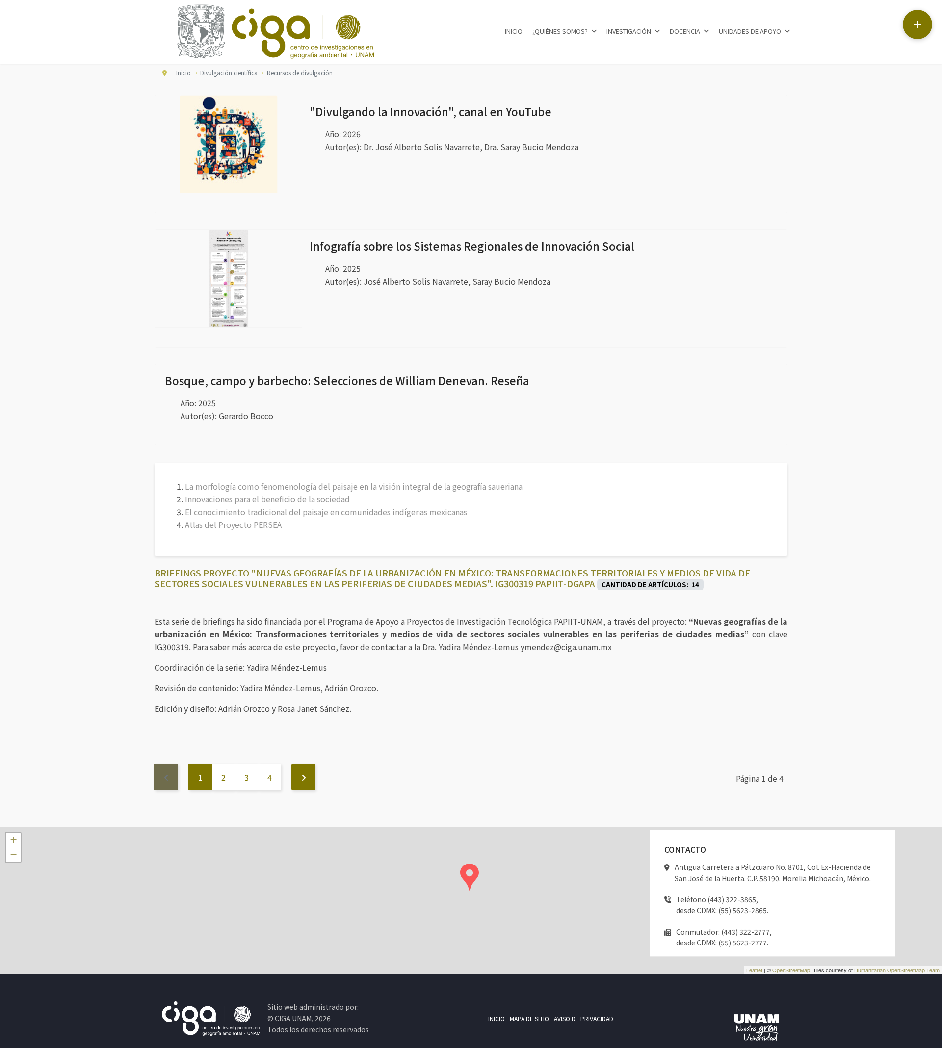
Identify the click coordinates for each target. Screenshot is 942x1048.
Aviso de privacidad (583, 1018)
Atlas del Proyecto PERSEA (233, 524)
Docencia (685, 31)
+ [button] (13, 840)
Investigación (628, 31)
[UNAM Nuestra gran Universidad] (756, 1028)
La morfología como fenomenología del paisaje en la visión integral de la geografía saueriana (354, 486)
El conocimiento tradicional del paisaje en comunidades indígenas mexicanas (326, 512)
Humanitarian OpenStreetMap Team (897, 970)
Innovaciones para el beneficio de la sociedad (267, 499)
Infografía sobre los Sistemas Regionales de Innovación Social (472, 246)
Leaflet (754, 970)
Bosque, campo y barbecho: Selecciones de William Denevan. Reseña (347, 380)
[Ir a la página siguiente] (303, 777)
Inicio (514, 31)
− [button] (13, 854)
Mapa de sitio (529, 1018)
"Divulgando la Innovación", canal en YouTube (430, 111)
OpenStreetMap (791, 970)
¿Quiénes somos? (560, 31)
